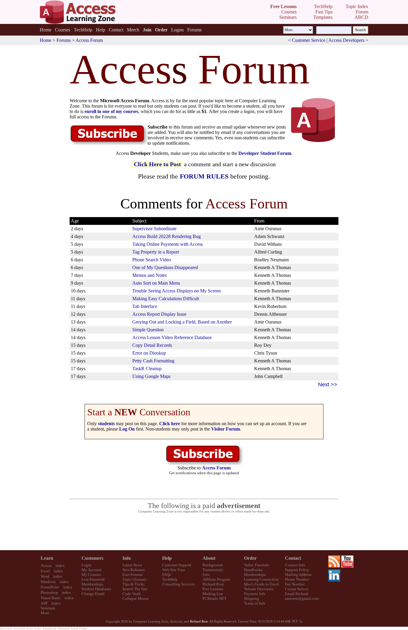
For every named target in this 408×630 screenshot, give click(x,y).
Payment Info (255, 593)
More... (46, 613)
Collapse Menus (135, 598)
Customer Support (176, 565)
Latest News (132, 565)
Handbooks (253, 570)
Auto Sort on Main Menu (156, 283)
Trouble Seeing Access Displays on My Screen (176, 290)
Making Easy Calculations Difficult (165, 298)
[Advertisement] (204, 531)
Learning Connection (261, 579)
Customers (92, 558)
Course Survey (297, 589)
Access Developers (346, 40)
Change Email (93, 593)
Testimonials (213, 570)
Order (250, 558)
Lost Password (93, 579)
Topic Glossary (134, 579)
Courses (62, 29)
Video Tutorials (256, 565)
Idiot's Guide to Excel (261, 584)
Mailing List (213, 593)
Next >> (327, 385)
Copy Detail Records (152, 345)
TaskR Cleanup (147, 368)
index (60, 565)
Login (86, 565)
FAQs (166, 574)
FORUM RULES (204, 176)
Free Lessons (213, 589)
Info (126, 558)
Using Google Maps (151, 376)
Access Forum (89, 40)
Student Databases (96, 589)
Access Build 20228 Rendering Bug (166, 236)
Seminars (48, 608)
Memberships (92, 584)
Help (100, 29)
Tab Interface (144, 306)
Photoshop (49, 592)
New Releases (133, 570)
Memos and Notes (149, 275)
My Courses (91, 574)
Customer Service (308, 40)
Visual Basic (51, 598)
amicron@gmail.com (302, 598)
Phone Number (297, 579)
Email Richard (296, 593)
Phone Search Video (151, 259)
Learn (47, 558)
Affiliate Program (216, 579)
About (209, 558)
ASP (44, 603)
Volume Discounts (258, 589)
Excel (45, 571)
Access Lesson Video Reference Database (172, 337)
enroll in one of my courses (111, 111)
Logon (177, 29)
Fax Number (295, 584)
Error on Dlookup (149, 353)
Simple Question (148, 329)
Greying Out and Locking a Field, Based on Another (182, 321)
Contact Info (295, 565)
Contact (116, 29)
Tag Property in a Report (155, 251)
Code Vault (131, 593)
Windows (48, 581)
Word (45, 576)
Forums (194, 29)
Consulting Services (178, 584)
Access (46, 565)
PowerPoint (50, 587)
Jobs (206, 574)
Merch (133, 29)
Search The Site (135, 589)
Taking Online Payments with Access (167, 244)
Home (45, 29)
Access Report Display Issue (159, 314)
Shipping (251, 598)
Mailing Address (298, 574)
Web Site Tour (173, 570)
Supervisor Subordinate (154, 228)
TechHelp (83, 29)
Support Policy (297, 570)
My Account (92, 570)
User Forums (132, 574)
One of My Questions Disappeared (165, 267)
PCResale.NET (214, 598)
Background (213, 565)
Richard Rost (213, 584)
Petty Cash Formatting (153, 360)
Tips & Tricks (133, 584)
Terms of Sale (255, 603)
